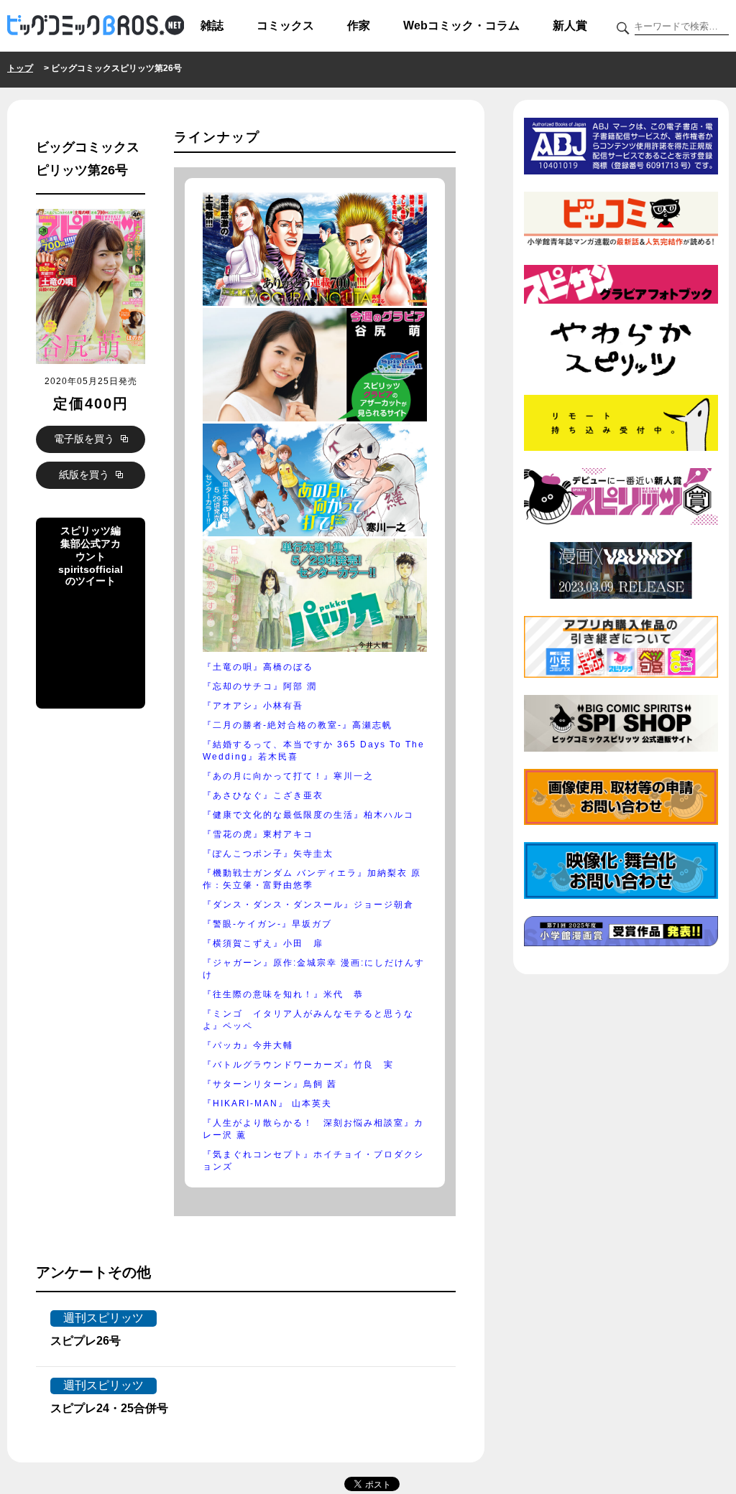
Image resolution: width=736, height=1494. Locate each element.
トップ (20, 68)
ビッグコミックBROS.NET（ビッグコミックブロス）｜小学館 (95, 26)
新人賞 (570, 25)
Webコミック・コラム (461, 25)
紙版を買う (85, 474)
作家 (358, 25)
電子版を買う (85, 438)
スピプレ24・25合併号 (109, 1408)
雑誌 (212, 25)
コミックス (285, 25)
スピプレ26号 (85, 1341)
